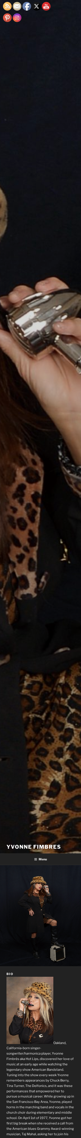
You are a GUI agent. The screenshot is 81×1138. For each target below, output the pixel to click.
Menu (43, 859)
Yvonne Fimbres (33, 847)
